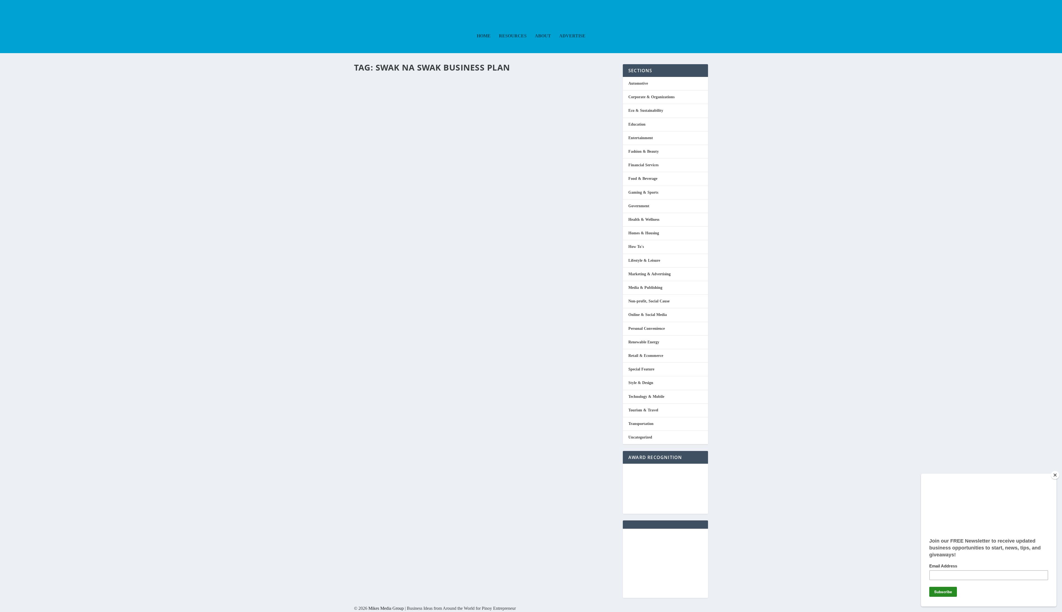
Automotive (638, 83)
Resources (513, 36)
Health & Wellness (643, 219)
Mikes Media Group (386, 608)
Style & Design (640, 383)
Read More (377, 126)
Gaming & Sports (643, 192)
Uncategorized (640, 437)
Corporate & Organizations (651, 97)
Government (638, 206)
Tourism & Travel (643, 410)
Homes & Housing (643, 233)
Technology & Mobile (646, 397)
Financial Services (440, 164)
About (543, 36)
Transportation (641, 424)
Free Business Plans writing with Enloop (458, 153)
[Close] (1055, 475)
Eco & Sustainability (645, 110)
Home (484, 36)
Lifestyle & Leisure (644, 260)
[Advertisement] (665, 563)
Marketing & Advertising (649, 274)
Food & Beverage (642, 179)
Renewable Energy (643, 342)
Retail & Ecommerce (645, 356)
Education (419, 164)
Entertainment (640, 138)
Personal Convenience (646, 328)
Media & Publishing (426, 96)
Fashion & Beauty (643, 151)
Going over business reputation (436, 85)
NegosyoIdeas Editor (377, 96)
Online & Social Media (647, 315)
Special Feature (641, 369)
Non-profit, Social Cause (649, 301)
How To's (636, 247)
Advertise (572, 36)
